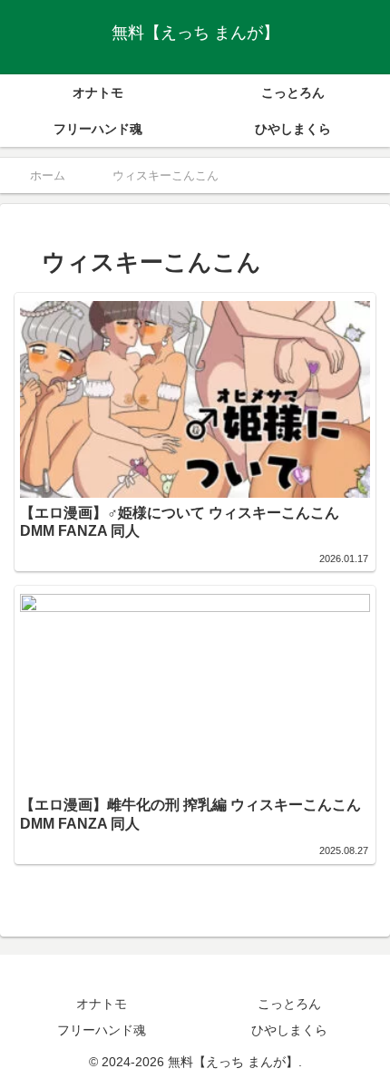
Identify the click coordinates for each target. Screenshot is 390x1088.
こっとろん (289, 1003)
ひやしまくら (289, 1030)
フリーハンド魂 (101, 1030)
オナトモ (101, 1003)
